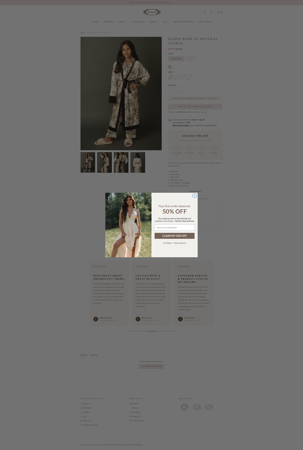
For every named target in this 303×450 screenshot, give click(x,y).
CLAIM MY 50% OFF (174, 235)
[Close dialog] (195, 196)
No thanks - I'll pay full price (174, 243)
